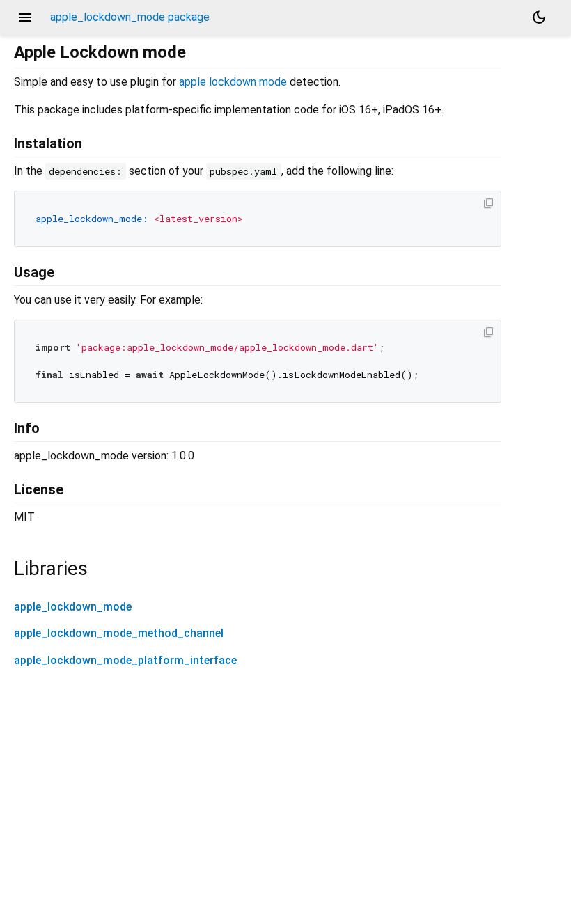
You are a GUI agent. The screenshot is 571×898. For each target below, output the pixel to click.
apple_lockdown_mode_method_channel (119, 633)
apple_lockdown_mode (73, 606)
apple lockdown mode (233, 81)
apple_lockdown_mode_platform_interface (125, 660)
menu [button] (25, 17)
